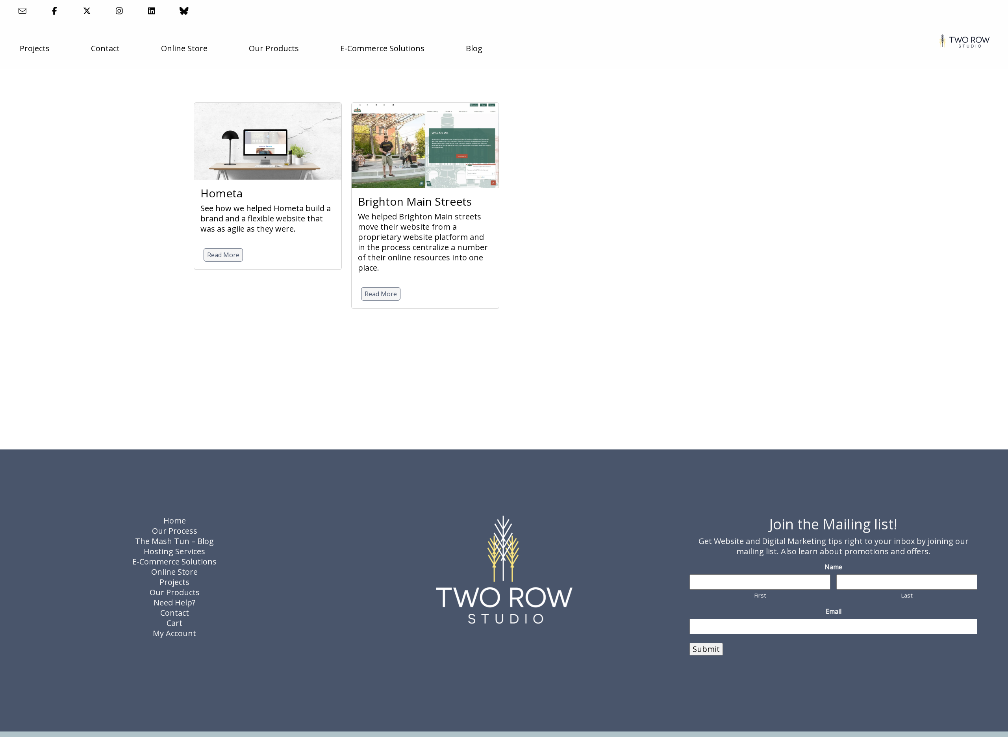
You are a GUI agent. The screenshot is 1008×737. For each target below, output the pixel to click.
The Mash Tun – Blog (174, 541)
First (760, 595)
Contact (105, 48)
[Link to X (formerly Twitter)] (87, 11)
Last (907, 595)
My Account (174, 633)
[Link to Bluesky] (184, 11)
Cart (174, 623)
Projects (35, 48)
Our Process (174, 530)
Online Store (184, 48)
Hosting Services (174, 551)
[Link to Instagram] (119, 11)
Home (174, 520)
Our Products (274, 48)
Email (833, 611)
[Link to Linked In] (152, 11)
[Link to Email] (22, 11)
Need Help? (174, 602)
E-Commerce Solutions (382, 48)
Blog (474, 48)
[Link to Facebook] (54, 11)
